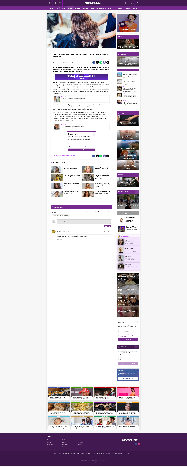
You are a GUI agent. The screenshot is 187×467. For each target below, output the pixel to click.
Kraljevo (128, 8)
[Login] (126, 3)
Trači (58, 8)
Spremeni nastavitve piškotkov (101, 453)
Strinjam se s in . (81, 146)
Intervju (110, 8)
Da (120, 355)
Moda (64, 8)
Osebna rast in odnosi (98, 8)
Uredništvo (66, 453)
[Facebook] (55, 3)
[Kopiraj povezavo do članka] (107, 62)
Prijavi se (81, 149)
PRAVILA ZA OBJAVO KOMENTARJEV (60, 215)
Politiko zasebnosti (89, 146)
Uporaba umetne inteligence (104, 457)
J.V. (55, 62)
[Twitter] (97, 62)
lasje (54, 155)
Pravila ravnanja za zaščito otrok (84, 457)
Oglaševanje (57, 453)
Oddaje (135, 8)
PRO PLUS (73, 453)
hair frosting (71, 155)
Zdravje (77, 8)
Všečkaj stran (129, 378)
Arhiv (136, 347)
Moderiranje (81, 453)
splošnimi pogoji (80, 146)
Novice (52, 8)
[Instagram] (60, 3)
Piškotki (88, 453)
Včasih (122, 359)
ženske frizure (64, 155)
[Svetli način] (131, 3)
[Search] (137, 3)
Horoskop (85, 8)
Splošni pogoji (129, 453)
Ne (121, 357)
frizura (58, 155)
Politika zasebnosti (117, 453)
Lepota (70, 8)
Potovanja (119, 8)
